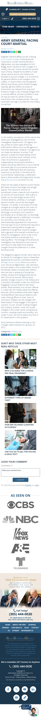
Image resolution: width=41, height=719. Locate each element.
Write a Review (12, 19)
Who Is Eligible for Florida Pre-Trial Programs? (19, 371)
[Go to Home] (20, 4)
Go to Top (20, 706)
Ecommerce (20, 680)
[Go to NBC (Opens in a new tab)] (20, 519)
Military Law (16, 331)
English (4, 18)
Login (36, 485)
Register (28, 485)
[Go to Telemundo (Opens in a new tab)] (20, 563)
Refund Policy (31, 677)
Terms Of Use (10, 677)
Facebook (8, 689)
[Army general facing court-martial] (9, 52)
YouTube (25, 689)
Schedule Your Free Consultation (22, 14)
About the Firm (19, 625)
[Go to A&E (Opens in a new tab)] (20, 548)
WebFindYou (30, 680)
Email (16, 697)
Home (2, 37)
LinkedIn (33, 689)
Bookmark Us (27, 630)
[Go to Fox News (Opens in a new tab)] (20, 534)
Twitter (16, 689)
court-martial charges (10, 59)
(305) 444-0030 (29, 18)
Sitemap (15, 630)
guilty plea (9, 180)
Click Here (17, 617)
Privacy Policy (20, 677)
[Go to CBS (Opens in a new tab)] (20, 505)
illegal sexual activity (11, 262)
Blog (6, 37)
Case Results (16, 628)
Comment (20, 480)
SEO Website (10, 680)
